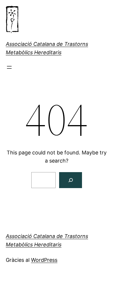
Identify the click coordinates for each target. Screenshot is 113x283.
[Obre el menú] (9, 67)
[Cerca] (70, 180)
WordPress (44, 260)
